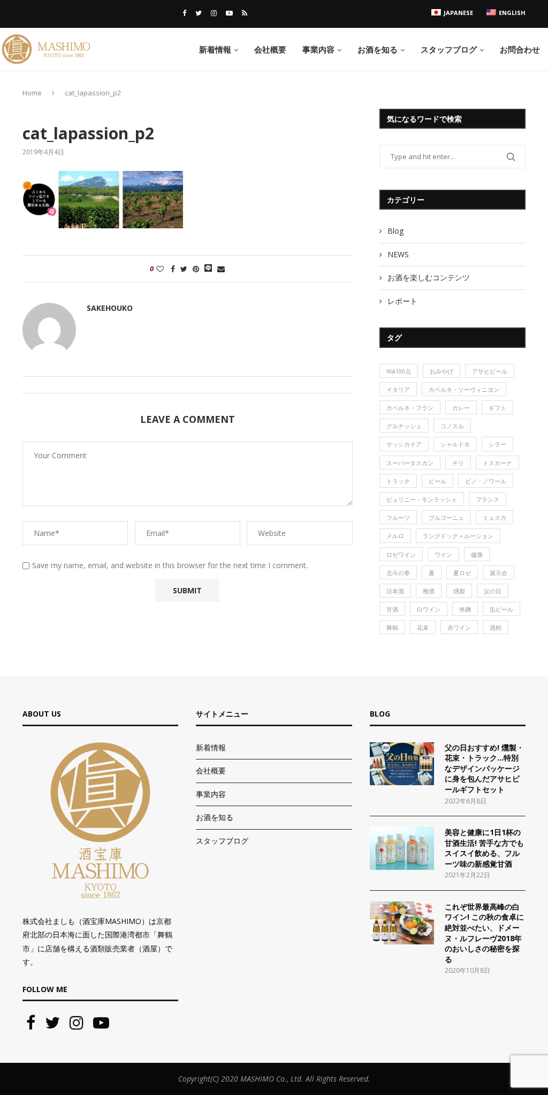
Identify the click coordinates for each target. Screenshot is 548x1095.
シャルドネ (455, 444)
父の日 (492, 591)
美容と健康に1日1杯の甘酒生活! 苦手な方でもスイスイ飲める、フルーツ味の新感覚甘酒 (484, 848)
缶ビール (501, 609)
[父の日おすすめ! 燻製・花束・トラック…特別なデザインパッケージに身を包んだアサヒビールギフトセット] (402, 763)
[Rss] (244, 13)
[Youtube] (229, 13)
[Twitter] (198, 13)
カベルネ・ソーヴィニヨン (464, 389)
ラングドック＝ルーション (458, 536)
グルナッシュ (404, 426)
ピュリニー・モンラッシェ (421, 499)
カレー (461, 408)
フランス (487, 499)
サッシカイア (404, 444)
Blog (395, 231)
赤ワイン (459, 627)
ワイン (443, 554)
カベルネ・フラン (409, 408)
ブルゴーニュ (446, 517)
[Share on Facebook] (173, 269)
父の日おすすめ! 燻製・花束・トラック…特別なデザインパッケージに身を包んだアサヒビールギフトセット (484, 768)
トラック (398, 481)
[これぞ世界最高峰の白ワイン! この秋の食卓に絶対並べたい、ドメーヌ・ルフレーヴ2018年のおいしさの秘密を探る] (402, 923)
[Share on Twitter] (183, 269)
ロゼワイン (401, 554)
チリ (458, 463)
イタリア (398, 389)
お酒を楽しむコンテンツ (428, 277)
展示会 (498, 573)
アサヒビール (489, 371)
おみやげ (441, 371)
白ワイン (428, 609)
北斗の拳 (398, 573)
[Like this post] (160, 269)
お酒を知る (377, 49)
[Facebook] (184, 13)
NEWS (398, 254)
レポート (402, 301)
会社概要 (270, 49)
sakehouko (110, 308)
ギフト (497, 408)
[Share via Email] (221, 269)
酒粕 (495, 627)
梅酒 (429, 591)
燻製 (459, 591)
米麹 (465, 609)
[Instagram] (214, 13)
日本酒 (395, 591)
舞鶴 (392, 627)
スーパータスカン (409, 463)
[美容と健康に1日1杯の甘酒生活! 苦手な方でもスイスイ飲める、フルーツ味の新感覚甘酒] (402, 848)
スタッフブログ (449, 49)
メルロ (395, 536)
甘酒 (392, 609)
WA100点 (398, 371)
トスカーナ (497, 463)
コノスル (452, 426)
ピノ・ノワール (485, 481)
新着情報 (215, 49)
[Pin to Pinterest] (196, 269)
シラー (497, 444)
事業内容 (318, 49)
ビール (437, 481)
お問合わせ (520, 49)
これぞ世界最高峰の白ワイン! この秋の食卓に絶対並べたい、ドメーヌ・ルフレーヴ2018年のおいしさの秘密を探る (484, 933)
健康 (477, 554)
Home (32, 93)
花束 (423, 627)
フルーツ (398, 517)
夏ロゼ (462, 573)
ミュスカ (494, 517)
